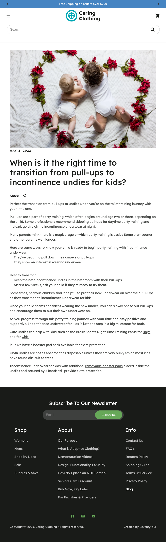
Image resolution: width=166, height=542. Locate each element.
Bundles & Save (26, 473)
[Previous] (7, 4)
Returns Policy (137, 457)
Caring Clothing (46, 527)
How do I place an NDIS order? (82, 473)
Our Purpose (67, 440)
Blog (129, 489)
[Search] (153, 30)
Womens (21, 440)
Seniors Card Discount (75, 481)
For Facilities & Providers (77, 497)
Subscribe (109, 415)
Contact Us (134, 440)
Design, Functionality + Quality (81, 465)
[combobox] (83, 29)
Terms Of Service (139, 473)
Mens (18, 449)
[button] (10, 16)
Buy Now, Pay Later (73, 489)
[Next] (158, 4)
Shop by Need (25, 457)
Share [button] (14, 196)
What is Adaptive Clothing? (79, 449)
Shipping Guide (137, 465)
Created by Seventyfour (140, 527)
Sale (17, 465)
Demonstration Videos (75, 457)
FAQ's (130, 449)
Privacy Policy (136, 481)
